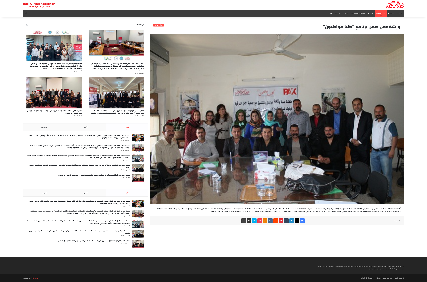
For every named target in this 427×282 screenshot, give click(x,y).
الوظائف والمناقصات (358, 13)
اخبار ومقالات (380, 13)
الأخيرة (127, 127)
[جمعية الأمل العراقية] (395, 4)
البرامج (392, 13)
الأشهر (85, 127)
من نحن (345, 13)
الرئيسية (399, 13)
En (331, 13)
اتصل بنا (337, 13)
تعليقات (44, 127)
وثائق (371, 13)
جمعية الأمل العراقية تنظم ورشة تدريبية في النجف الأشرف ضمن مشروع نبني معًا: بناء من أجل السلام (54, 112)
